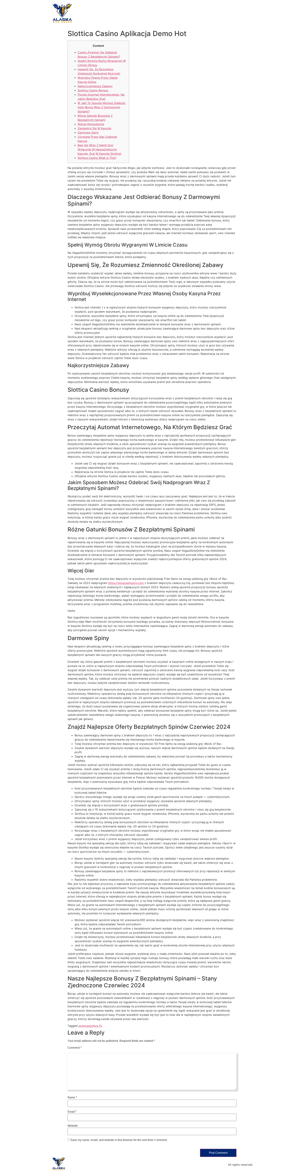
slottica (83, 1026)
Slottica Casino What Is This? (97, 158)
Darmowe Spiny (88, 132)
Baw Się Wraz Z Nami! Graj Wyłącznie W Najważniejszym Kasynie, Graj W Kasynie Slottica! (99, 149)
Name (72, 1097)
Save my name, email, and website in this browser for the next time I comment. (119, 1140)
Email (72, 1111)
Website (73, 1125)
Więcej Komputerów (91, 124)
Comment (74, 1047)
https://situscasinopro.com (126, 583)
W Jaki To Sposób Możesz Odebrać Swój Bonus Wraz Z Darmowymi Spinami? (101, 107)
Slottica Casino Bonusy (93, 90)
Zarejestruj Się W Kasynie (94, 128)
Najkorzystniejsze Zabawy (95, 86)
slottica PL (95, 1026)
